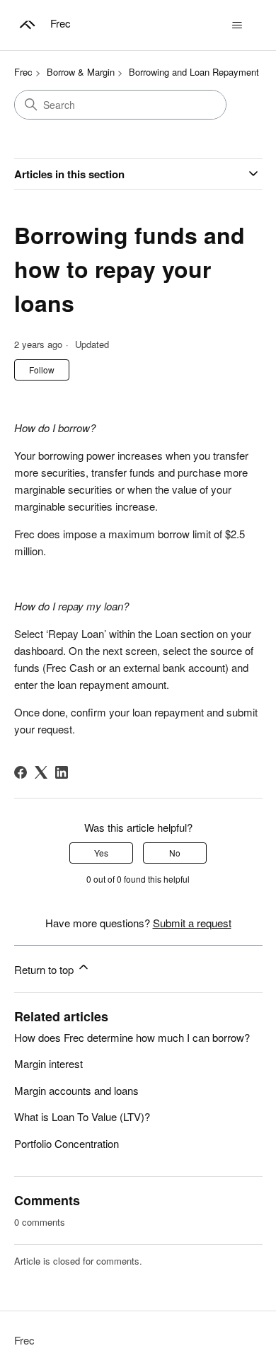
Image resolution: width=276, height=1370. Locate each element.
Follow (41, 370)
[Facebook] (20, 772)
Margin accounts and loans (76, 1090)
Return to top (45, 969)
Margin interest (48, 1063)
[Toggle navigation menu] (237, 25)
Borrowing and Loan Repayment (194, 72)
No (174, 853)
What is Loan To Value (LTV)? (82, 1116)
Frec (23, 72)
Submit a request (192, 922)
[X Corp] (41, 772)
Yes (101, 853)
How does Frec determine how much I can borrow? (132, 1037)
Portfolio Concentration (66, 1143)
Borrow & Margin (81, 72)
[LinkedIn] (61, 772)
